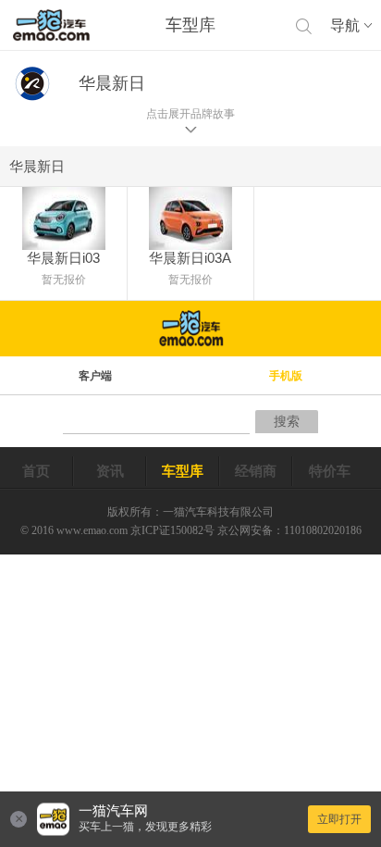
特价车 (329, 471)
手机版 (285, 375)
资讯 (110, 471)
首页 (36, 471)
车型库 (182, 471)
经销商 (256, 471)
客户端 (95, 375)
